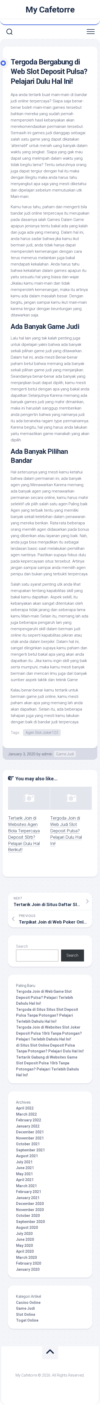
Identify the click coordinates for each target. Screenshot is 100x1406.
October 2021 (28, 1144)
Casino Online (28, 1302)
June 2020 (25, 1239)
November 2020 (30, 1210)
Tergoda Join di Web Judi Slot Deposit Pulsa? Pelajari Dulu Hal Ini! (66, 830)
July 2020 (24, 1233)
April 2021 (25, 1180)
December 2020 (30, 1204)
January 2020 (27, 1269)
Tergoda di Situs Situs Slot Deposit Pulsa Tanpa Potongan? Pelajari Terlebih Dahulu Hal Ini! (47, 1015)
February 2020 (28, 1263)
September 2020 (30, 1222)
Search (22, 946)
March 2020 (26, 1257)
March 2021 (26, 1186)
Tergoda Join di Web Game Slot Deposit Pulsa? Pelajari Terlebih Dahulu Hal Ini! (44, 997)
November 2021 (30, 1138)
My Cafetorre (50, 10)
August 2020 (27, 1227)
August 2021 (27, 1156)
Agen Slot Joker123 (42, 732)
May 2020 (24, 1245)
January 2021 (27, 1198)
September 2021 (30, 1150)
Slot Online (25, 1314)
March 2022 (26, 1114)
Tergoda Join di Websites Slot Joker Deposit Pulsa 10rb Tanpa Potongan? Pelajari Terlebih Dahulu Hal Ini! (49, 1033)
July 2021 (24, 1162)
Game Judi (65, 754)
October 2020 (28, 1215)
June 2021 (25, 1168)
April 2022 (25, 1108)
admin (47, 754)
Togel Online (27, 1320)
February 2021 (28, 1192)
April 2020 (25, 1251)
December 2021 (30, 1132)
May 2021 (24, 1174)
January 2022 (27, 1126)
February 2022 (28, 1120)
